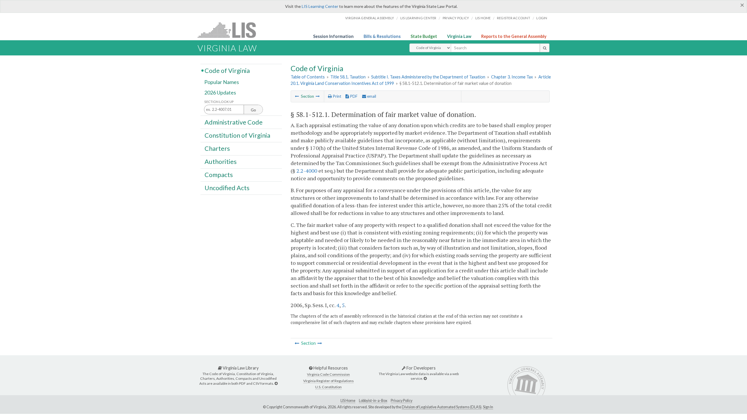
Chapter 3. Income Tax (512, 76)
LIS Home (348, 400)
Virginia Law (459, 36)
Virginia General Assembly (369, 18)
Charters (217, 148)
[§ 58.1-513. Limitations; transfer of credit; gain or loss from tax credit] (318, 96)
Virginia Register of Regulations (328, 381)
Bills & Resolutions (382, 36)
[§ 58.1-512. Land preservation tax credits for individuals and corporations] (297, 96)
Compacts (219, 174)
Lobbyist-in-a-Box (373, 400)
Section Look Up (219, 102)
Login (541, 18)
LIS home (483, 18)
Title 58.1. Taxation (348, 76)
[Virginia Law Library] (276, 383)
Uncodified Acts (227, 188)
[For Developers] (425, 378)
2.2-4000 (306, 170)
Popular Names (221, 82)
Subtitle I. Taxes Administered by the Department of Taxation (428, 76)
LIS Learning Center (320, 6)
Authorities (221, 161)
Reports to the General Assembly (514, 36)
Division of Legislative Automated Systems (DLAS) (441, 407)
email (371, 96)
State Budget (424, 36)
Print (336, 96)
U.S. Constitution (328, 387)
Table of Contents (308, 76)
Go (253, 110)
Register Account (513, 18)
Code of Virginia (227, 70)
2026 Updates (220, 92)
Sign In (488, 407)
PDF (353, 96)
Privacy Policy (456, 18)
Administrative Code (234, 122)
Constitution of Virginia (237, 135)
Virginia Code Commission (328, 374)
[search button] (544, 47)
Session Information (333, 36)
